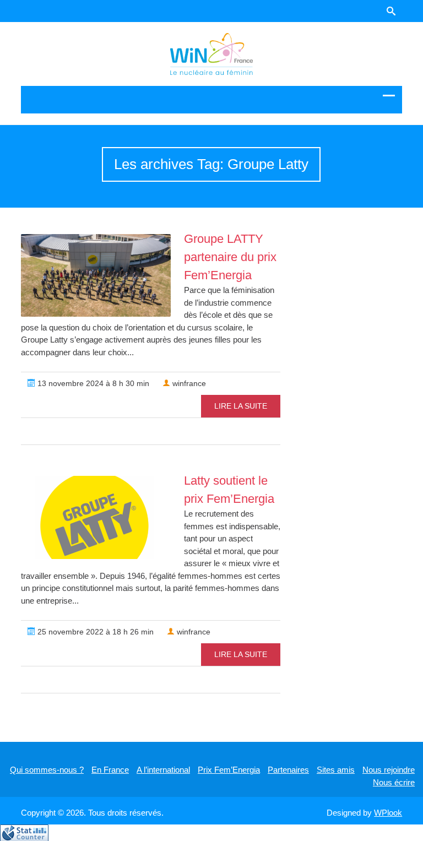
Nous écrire (394, 782)
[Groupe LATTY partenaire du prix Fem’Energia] (96, 275)
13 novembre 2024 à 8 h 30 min (92, 383)
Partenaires (288, 769)
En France (110, 769)
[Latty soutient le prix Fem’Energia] (96, 517)
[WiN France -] (211, 54)
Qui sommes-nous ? (47, 769)
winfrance (188, 383)
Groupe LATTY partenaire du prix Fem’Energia (230, 257)
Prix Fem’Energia (229, 769)
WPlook (388, 812)
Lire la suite (240, 405)
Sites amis (336, 769)
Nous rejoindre (388, 769)
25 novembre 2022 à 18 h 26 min (94, 631)
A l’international (163, 769)
